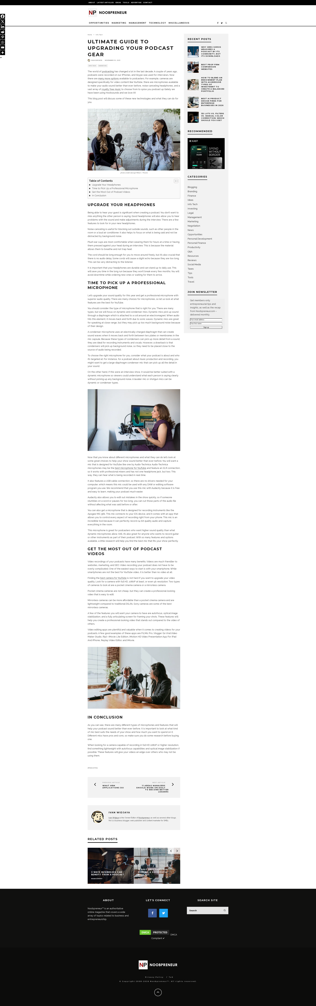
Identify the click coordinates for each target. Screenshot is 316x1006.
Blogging (192, 187)
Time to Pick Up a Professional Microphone (115, 188)
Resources (193, 256)
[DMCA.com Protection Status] (154, 934)
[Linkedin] (2, 26)
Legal (191, 213)
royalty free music (111, 89)
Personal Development (200, 238)
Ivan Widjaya (96, 60)
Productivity (194, 247)
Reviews (192, 260)
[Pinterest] (2, 37)
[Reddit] (2, 31)
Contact (147, 2)
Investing (192, 208)
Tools (126, 2)
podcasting (108, 71)
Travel (191, 281)
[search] (224, 910)
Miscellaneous (179, 23)
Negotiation (194, 225)
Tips (190, 273)
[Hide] (1, 58)
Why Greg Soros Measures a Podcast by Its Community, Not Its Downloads (211, 51)
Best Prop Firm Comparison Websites (210, 67)
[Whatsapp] (2, 42)
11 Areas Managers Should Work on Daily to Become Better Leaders (152, 789)
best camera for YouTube (113, 578)
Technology (157, 23)
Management (137, 23)
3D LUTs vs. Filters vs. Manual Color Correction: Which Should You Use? (212, 116)
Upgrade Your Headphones (106, 184)
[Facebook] (2, 16)
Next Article (158, 782)
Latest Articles (105, 2)
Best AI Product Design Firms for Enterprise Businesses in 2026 (212, 101)
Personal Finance (197, 243)
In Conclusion (99, 195)
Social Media (194, 264)
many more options (108, 78)
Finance (192, 195)
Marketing (119, 23)
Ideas (118, 2)
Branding (192, 191)
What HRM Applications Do (113, 787)
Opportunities (99, 23)
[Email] (2, 47)
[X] (2, 21)
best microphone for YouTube (130, 468)
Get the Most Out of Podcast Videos (111, 192)
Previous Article (111, 782)
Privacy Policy (154, 977)
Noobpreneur (144, 818)
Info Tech (92, 65)
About (92, 2)
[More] (2, 52)
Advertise (136, 2)
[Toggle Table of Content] (175, 181)
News (191, 230)
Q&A (190, 251)
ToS (171, 977)
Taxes (191, 268)
